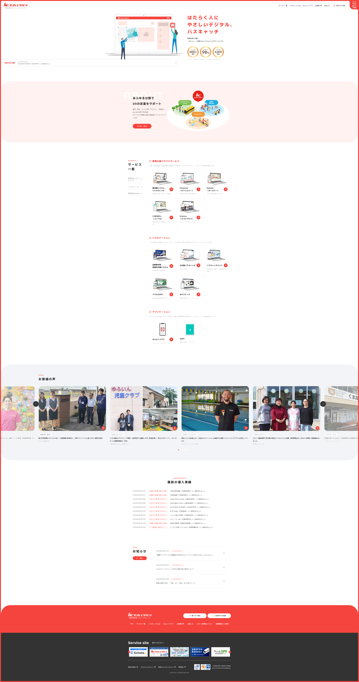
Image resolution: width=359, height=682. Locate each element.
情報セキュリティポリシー (165, 667)
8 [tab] (184, 449)
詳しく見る (143, 126)
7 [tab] (182, 449)
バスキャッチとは (295, 5)
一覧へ (141, 558)
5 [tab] (178, 449)
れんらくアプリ (308, 5)
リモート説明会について (204, 624)
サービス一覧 (283, 5)
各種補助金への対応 (222, 624)
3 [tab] (174, 449)
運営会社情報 (132, 667)
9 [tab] (186, 449)
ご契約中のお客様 (340, 5)
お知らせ (327, 5)
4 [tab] (176, 449)
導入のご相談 (354, 6)
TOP (131, 624)
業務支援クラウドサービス (134, 179)
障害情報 (181, 667)
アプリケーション (134, 193)
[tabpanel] (215, 414)
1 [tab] (171, 449)
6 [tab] (180, 449)
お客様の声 (318, 5)
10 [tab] (187, 449)
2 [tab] (172, 449)
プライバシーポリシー (147, 667)
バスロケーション (134, 187)
